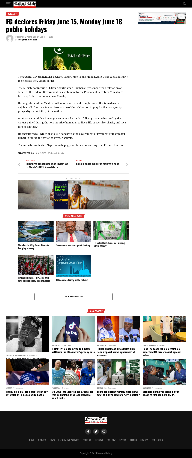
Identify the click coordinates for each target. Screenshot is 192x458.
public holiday (56, 153)
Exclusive (111, 440)
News (52, 440)
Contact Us (157, 440)
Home (31, 440)
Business (42, 440)
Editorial (98, 440)
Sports (122, 440)
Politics (87, 440)
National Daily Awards (68, 440)
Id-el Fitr (41, 153)
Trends (133, 440)
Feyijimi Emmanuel (27, 39)
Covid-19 (144, 440)
